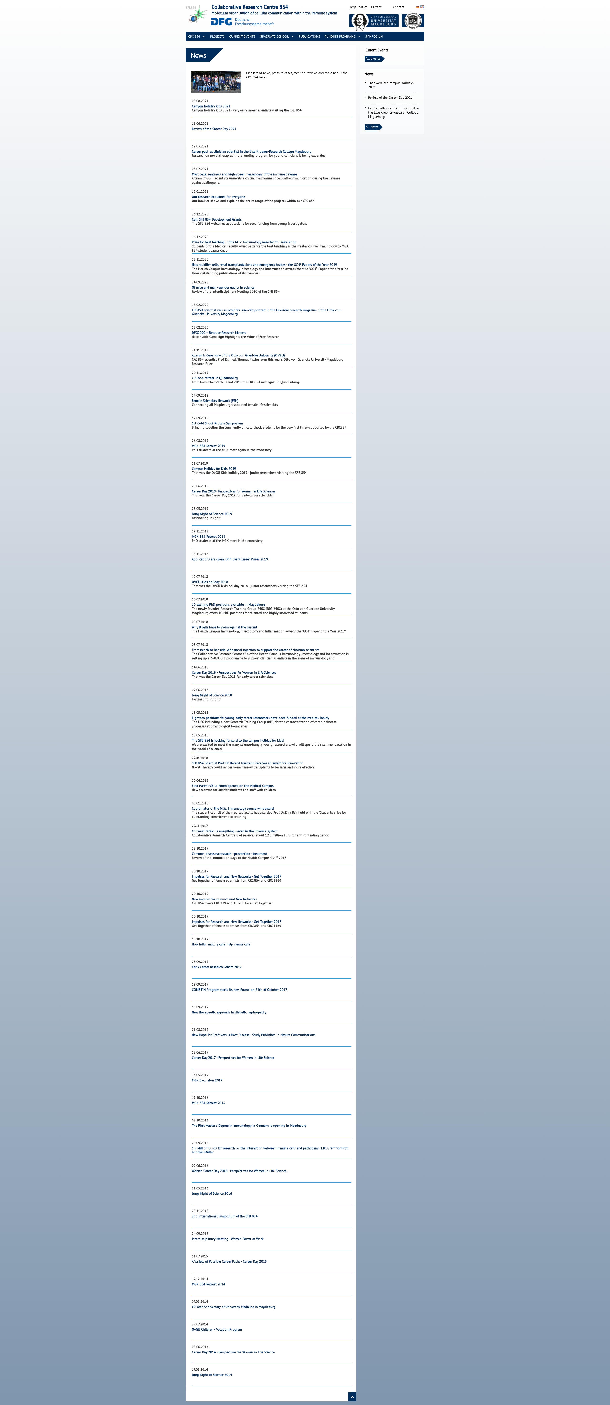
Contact (398, 7)
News (369, 74)
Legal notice (358, 7)
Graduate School (274, 36)
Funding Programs (340, 36)
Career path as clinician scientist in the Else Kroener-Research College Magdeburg (393, 112)
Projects (217, 36)
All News (372, 127)
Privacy (376, 7)
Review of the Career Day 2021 (390, 97)
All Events (373, 58)
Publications (309, 36)
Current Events (242, 36)
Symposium (374, 36)
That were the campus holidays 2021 (391, 85)
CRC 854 (194, 36)
